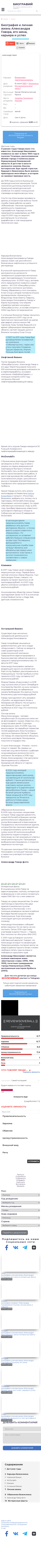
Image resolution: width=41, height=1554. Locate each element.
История (4, 1359)
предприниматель (24, 80)
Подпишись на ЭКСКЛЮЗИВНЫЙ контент (20, 993)
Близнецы (34, 84)
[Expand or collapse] (37, 1464)
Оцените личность (31, 1072)
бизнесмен (20, 77)
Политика (5, 1386)
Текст (12, 43)
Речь (5, 1152)
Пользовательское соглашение (14, 1524)
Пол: (3, 1191)
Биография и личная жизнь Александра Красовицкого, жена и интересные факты (18, 1334)
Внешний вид (10, 1145)
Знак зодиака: (9, 1214)
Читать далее (6, 1279)
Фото (22, 43)
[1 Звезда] (3, 122)
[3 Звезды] (5, 122)
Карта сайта (6, 1521)
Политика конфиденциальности (14, 1523)
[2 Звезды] (4, 122)
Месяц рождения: (11, 1206)
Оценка (22, 47)
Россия (18, 101)
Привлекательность (14, 1116)
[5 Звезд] (8, 122)
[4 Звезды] (7, 122)
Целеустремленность (15, 1138)
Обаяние (8, 1131)
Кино (3, 1273)
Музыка (4, 1331)
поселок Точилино (24, 98)
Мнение (32, 43)
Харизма (7, 1123)
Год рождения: (9, 1198)
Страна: (5, 1221)
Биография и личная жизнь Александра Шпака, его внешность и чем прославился (18, 1417)
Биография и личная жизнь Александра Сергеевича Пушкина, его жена (17, 1361)
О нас (3, 1528)
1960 (24, 84)
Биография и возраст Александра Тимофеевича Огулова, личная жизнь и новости (17, 1305)
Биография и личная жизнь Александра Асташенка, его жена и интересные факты (18, 1276)
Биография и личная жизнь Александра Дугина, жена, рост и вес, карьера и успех (18, 1389)
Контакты (5, 1526)
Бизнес (4, 1301)
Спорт (3, 1414)
